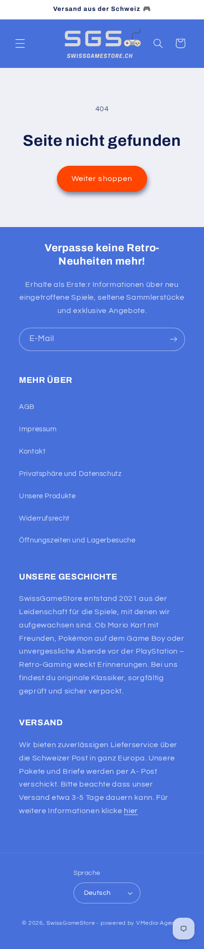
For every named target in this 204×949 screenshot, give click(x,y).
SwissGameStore (70, 923)
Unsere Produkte (47, 496)
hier (131, 811)
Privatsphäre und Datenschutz (70, 473)
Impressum (38, 429)
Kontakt (32, 451)
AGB (27, 406)
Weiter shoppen (102, 178)
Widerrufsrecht (44, 518)
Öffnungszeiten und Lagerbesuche (77, 540)
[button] (20, 43)
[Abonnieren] (174, 339)
